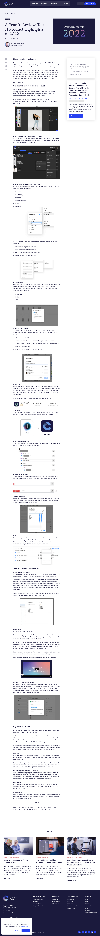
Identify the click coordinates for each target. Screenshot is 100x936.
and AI (28, 798)
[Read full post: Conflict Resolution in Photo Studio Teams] (18, 846)
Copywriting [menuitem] (55, 899)
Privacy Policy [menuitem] (40, 932)
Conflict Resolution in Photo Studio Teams (16, 861)
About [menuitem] (86, 899)
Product (7, 19)
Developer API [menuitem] (71, 899)
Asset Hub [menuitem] (35, 901)
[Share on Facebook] (6, 59)
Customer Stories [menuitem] (89, 906)
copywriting (24, 784)
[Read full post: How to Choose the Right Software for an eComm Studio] (50, 846)
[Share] (6, 69)
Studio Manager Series (11, 858)
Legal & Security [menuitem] (32, 932)
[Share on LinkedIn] (6, 66)
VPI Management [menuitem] (56, 903)
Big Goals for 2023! (76, 74)
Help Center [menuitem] (70, 903)
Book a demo (90, 3)
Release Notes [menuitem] (71, 908)
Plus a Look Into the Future (78, 64)
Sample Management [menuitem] (38, 899)
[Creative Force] (8, 4)
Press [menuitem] (86, 908)
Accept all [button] (26, 930)
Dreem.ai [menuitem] (87, 910)
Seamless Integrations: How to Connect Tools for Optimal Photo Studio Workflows (81, 862)
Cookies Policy (24, 926)
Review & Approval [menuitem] (38, 903)
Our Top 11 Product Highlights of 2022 (79, 68)
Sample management (19, 538)
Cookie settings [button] (7, 930)
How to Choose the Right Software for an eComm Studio (49, 861)
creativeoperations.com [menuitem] (91, 912)
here (48, 809)
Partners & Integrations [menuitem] (72, 906)
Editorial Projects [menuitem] (56, 901)
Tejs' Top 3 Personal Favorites (79, 71)
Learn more (7, 878)
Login (80, 3)
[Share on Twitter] (6, 63)
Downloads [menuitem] (70, 901)
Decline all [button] (17, 930)
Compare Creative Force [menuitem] (39, 906)
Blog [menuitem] (86, 901)
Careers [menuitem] (87, 903)
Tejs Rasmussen (18, 44)
